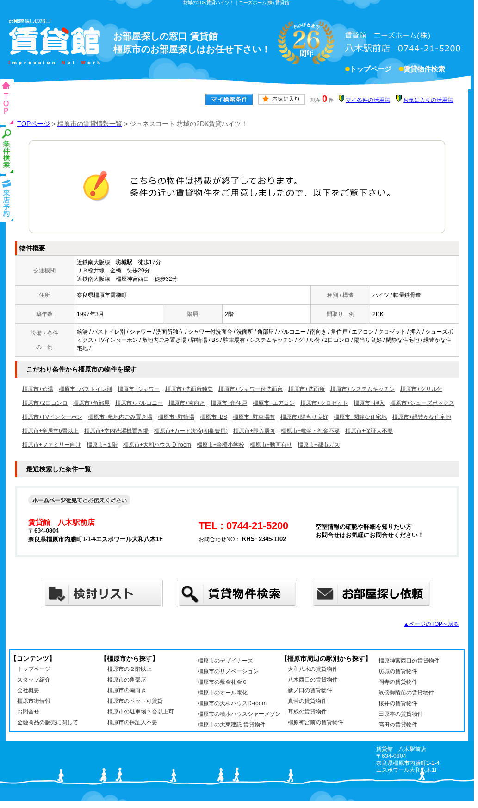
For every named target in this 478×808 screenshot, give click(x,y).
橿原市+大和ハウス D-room (157, 445)
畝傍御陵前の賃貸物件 (406, 692)
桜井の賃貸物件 (398, 703)
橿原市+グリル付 (421, 389)
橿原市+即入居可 (254, 431)
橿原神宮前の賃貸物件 (315, 722)
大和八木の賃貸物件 (313, 669)
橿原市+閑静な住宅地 (360, 417)
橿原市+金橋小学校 (220, 445)
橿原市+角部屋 (91, 403)
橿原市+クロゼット (324, 403)
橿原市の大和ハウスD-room (232, 703)
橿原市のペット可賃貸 (135, 701)
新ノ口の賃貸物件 (310, 690)
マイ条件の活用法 (368, 100)
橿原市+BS (213, 417)
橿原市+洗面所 (306, 389)
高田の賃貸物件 (398, 724)
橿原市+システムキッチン (362, 389)
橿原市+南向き (186, 403)
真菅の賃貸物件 (307, 701)
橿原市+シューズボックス (422, 403)
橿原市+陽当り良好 (304, 417)
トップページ (370, 69)
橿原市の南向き (126, 690)
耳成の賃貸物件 (307, 711)
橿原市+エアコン (274, 403)
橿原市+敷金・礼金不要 (310, 431)
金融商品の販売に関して (47, 722)
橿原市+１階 (102, 445)
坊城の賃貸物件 (398, 671)
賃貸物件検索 (424, 69)
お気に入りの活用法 (428, 100)
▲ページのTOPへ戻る (431, 624)
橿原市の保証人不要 (132, 722)
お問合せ (28, 711)
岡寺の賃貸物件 (398, 682)
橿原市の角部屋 (126, 679)
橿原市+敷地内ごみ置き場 (120, 417)
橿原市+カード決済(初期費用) (191, 431)
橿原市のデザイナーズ (225, 660)
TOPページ (33, 123)
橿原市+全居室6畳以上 (50, 431)
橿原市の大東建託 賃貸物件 (232, 724)
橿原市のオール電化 (223, 692)
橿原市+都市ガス (319, 445)
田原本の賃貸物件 (401, 714)
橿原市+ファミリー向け (51, 445)
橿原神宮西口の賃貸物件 (409, 660)
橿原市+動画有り (271, 445)
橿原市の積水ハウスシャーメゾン (239, 714)
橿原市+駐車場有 (254, 417)
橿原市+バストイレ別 (85, 389)
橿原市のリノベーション (228, 671)
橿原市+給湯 (37, 389)
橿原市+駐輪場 (176, 417)
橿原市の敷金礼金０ (223, 682)
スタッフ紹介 (33, 679)
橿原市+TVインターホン (52, 417)
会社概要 (28, 690)
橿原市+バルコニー (139, 403)
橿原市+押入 (369, 403)
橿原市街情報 (33, 701)
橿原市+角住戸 (229, 403)
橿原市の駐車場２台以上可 (140, 711)
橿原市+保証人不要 (369, 431)
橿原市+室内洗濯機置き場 (116, 431)
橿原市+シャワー (139, 389)
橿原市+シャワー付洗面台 (250, 389)
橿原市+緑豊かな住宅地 (421, 417)
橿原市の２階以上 (129, 669)
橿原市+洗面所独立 (189, 389)
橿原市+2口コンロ (45, 403)
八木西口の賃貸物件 (313, 679)
